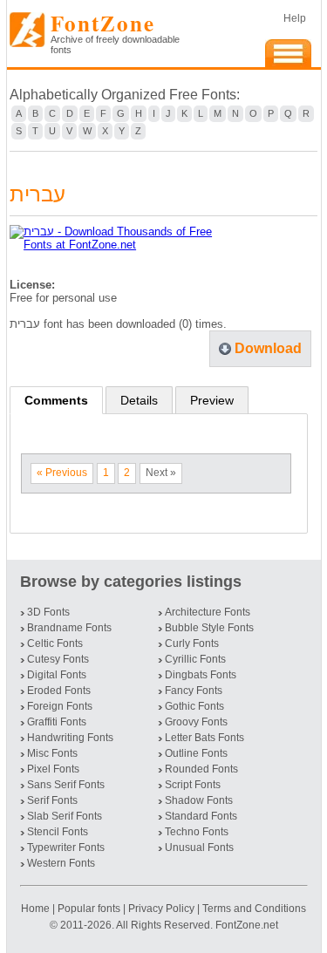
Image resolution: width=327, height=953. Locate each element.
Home (36, 908)
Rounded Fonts (201, 769)
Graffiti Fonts (56, 722)
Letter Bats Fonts (204, 738)
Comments (56, 400)
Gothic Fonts (194, 706)
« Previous (62, 472)
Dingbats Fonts (200, 675)
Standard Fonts (201, 816)
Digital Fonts (56, 675)
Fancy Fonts (193, 690)
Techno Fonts (196, 832)
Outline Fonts (196, 753)
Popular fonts (89, 908)
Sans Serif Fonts (66, 785)
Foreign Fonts (59, 706)
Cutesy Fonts (58, 659)
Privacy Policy (161, 908)
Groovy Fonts (196, 722)
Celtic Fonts (55, 643)
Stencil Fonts (57, 832)
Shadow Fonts (199, 800)
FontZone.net (246, 925)
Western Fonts (61, 863)
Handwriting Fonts (70, 738)
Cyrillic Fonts (195, 659)
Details (139, 400)
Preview (212, 400)
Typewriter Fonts (66, 847)
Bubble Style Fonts (209, 628)
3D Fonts (48, 612)
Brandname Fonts (69, 628)
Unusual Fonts (199, 847)
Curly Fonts (192, 643)
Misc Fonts (52, 753)
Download (268, 348)
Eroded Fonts (59, 690)
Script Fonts (193, 785)
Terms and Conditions (254, 908)
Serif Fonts (52, 800)
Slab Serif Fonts (64, 816)
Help (294, 18)
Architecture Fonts (207, 612)
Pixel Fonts (53, 769)
